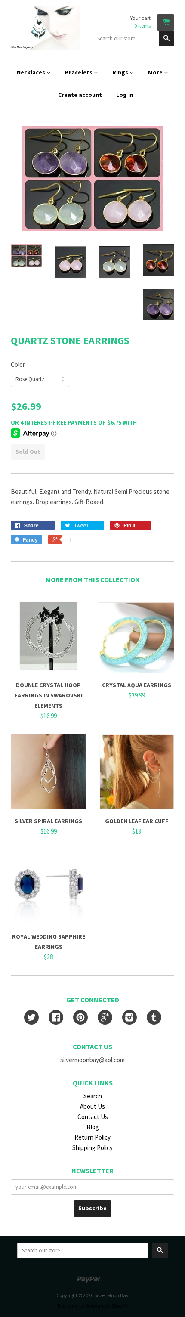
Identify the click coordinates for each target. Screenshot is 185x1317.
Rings (121, 72)
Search (92, 1096)
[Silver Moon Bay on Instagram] (129, 1018)
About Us (92, 1106)
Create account (80, 95)
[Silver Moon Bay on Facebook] (56, 1018)
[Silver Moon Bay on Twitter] (31, 1018)
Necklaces (31, 72)
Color (18, 364)
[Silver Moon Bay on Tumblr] (154, 1018)
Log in (124, 95)
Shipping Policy (92, 1147)
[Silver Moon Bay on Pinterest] (80, 1018)
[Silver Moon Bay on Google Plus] (105, 1018)
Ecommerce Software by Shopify (92, 1305)
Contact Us (92, 1116)
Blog (92, 1127)
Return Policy (92, 1137)
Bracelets (79, 72)
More (156, 72)
